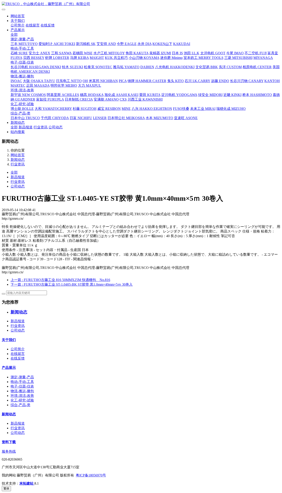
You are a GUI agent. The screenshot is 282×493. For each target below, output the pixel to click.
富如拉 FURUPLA (50, 99)
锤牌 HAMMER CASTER (147, 81)
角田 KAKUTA (137, 53)
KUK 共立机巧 (116, 58)
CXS (123, 99)
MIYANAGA (263, 58)
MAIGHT (97, 58)
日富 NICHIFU (81, 118)
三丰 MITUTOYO (24, 44)
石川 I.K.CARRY (197, 81)
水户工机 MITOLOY (109, 53)
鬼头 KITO (175, 81)
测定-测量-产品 (22, 39)
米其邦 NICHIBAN (103, 81)
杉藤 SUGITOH (84, 109)
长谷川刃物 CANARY (246, 81)
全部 (14, 34)
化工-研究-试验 (22, 104)
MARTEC (18, 85)
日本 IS (177, 53)
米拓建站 (26, 483)
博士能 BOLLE (22, 109)
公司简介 (18, 25)
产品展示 (18, 30)
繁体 (6, 488)
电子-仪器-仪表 (22, 62)
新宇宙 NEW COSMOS (28, 95)
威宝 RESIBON (109, 109)
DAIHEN (147, 67)
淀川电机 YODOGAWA (179, 95)
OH (85, 81)
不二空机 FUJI (256, 53)
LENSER (100, 118)
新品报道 (26, 127)
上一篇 (60, 280)
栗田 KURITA (149, 95)
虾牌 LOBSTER (57, 58)
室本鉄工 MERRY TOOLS (203, 58)
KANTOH (272, 81)
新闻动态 (18, 122)
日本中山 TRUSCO (25, 118)
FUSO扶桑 (181, 109)
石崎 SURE (19, 53)
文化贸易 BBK (206, 67)
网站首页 (18, 16)
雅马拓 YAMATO (126, 67)
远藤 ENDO (220, 81)
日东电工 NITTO (69, 81)
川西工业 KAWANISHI (145, 99)
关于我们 (18, 20)
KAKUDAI (181, 44)
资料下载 (9, 442)
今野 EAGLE (127, 44)
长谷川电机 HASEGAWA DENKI (36, 67)
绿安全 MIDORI (210, 95)
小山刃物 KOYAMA (144, 58)
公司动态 (55, 127)
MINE (126, 109)
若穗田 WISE (82, 53)
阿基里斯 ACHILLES (63, 95)
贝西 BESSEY (33, 58)
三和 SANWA (61, 53)
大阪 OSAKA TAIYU (39, 81)
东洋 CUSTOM (230, 67)
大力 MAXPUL (89, 85)
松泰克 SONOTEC (98, 67)
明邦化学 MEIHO (63, 85)
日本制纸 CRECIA (79, 99)
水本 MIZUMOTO (159, 118)
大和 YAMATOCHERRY (53, 109)
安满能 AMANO (106, 99)
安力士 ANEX (39, 53)
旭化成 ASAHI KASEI (121, 95)
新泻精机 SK (86, 44)
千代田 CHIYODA (55, 118)
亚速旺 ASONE (186, 118)
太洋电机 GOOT (212, 53)
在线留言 (33, 25)
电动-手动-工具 (22, 48)
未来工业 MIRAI (202, 109)
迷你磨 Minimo (171, 58)
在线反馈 (48, 25)
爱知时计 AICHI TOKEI (57, 44)
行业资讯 (40, 127)
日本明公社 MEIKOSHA (126, 118)
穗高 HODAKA (92, 95)
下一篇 (72, 284)
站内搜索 (18, 132)
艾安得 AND (106, 44)
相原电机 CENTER (257, 67)
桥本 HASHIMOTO (257, 95)
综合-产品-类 (20, 113)
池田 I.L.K (191, 53)
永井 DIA (144, 44)
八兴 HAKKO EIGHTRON (152, 109)
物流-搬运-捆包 (22, 76)
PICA (123, 81)
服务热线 (9, 451)
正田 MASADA (38, 85)
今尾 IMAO (235, 53)
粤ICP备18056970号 (91, 475)
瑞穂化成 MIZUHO (231, 109)
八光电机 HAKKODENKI (175, 67)
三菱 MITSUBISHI (238, 58)
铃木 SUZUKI (72, 67)
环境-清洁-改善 (22, 90)
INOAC (16, 81)
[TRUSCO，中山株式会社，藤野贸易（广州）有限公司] (141, 4)
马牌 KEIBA (79, 58)
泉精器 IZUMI (160, 53)
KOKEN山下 (162, 44)
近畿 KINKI (232, 95)
